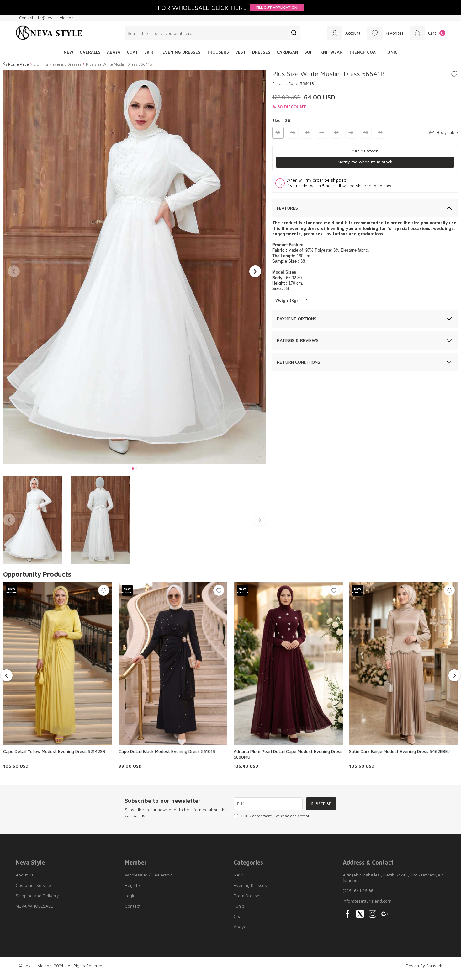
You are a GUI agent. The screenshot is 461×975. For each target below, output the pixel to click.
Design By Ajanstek (424, 965)
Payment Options (296, 318)
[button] (133, 468)
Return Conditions (298, 362)
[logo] (49, 33)
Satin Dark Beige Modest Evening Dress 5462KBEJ (399, 751)
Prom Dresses (248, 895)
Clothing (40, 64)
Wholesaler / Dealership (149, 874)
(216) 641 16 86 (358, 890)
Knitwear (331, 52)
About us (25, 874)
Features (287, 207)
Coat (132, 52)
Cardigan (287, 52)
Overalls (90, 52)
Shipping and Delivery (37, 895)
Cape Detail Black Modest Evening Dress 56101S (167, 751)
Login (130, 895)
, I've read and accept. (275, 815)
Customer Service (33, 885)
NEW (68, 52)
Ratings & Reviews (298, 340)
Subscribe (321, 803)
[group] (134, 267)
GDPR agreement (256, 815)
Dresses (261, 52)
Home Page (18, 64)
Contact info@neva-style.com (47, 17)
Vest (240, 52)
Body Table (447, 132)
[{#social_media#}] (347, 914)
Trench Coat (363, 52)
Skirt (150, 52)
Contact (132, 905)
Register (133, 885)
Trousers (218, 52)
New (238, 874)
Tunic (391, 52)
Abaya (113, 52)
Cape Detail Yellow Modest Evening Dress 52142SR (54, 751)
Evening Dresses (181, 52)
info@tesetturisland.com (367, 900)
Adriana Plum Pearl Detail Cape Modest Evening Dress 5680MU (288, 754)
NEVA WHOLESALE (34, 905)
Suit (309, 52)
